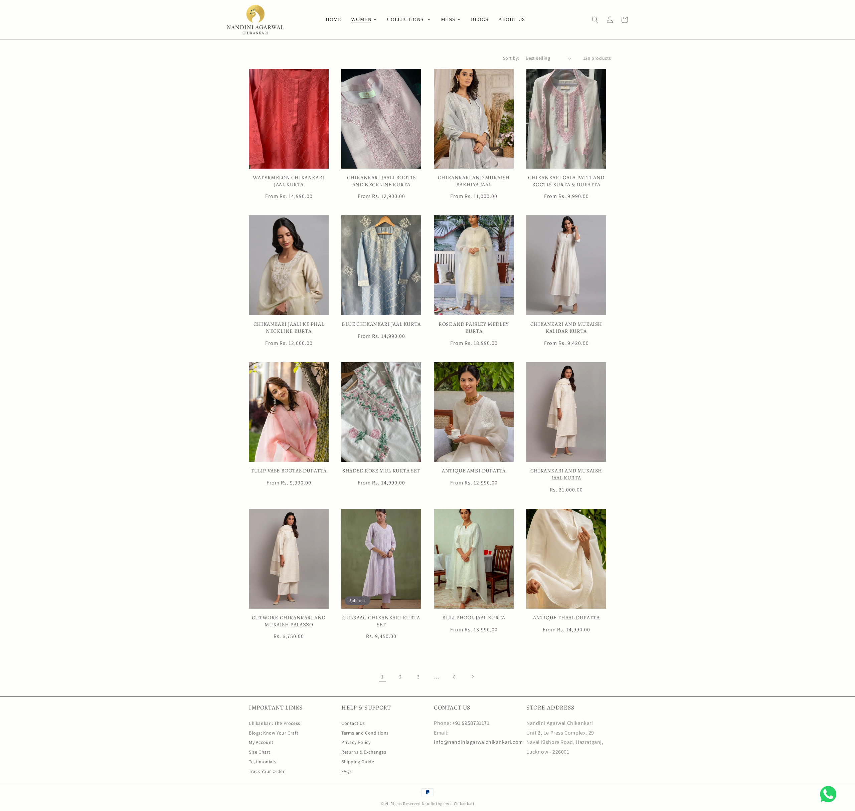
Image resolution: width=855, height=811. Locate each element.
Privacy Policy (355, 742)
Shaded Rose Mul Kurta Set (381, 470)
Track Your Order (267, 771)
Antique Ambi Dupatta (474, 470)
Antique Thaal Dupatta (566, 617)
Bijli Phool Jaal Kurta (473, 617)
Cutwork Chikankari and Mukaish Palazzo (289, 621)
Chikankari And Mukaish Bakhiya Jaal (474, 181)
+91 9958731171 (470, 723)
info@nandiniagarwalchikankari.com (478, 742)
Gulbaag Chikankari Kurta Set (381, 621)
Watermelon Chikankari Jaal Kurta (289, 181)
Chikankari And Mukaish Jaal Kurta (566, 474)
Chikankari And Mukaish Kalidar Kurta (566, 328)
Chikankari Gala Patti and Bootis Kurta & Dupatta (566, 181)
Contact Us (353, 723)
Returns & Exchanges (363, 752)
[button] (595, 19)
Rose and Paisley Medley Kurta (474, 328)
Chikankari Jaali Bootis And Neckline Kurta (381, 181)
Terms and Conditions (365, 733)
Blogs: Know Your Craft (273, 733)
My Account (261, 742)
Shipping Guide (357, 762)
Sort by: (511, 58)
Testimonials (262, 762)
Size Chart (260, 752)
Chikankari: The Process (274, 723)
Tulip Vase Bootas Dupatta (289, 470)
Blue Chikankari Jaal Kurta (381, 324)
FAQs (346, 771)
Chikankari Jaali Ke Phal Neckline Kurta (288, 328)
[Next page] (472, 676)
